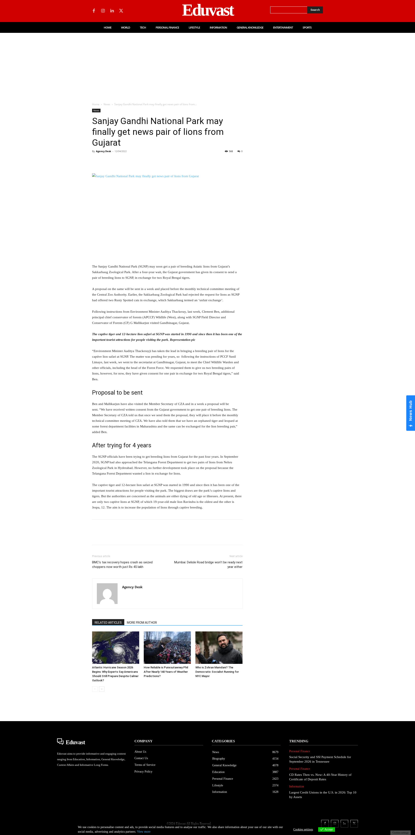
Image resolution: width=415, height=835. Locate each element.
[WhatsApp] (126, 161)
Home (95, 104)
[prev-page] (94, 689)
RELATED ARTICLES (108, 622)
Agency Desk (103, 151)
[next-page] (101, 689)
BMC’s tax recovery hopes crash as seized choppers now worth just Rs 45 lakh (122, 564)
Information (296, 786)
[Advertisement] (207, 65)
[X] (121, 11)
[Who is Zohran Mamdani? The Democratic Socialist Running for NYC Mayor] (219, 647)
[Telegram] (166, 161)
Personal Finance (299, 751)
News (107, 104)
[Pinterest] (116, 161)
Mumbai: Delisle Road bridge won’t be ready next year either (208, 564)
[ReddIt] (146, 161)
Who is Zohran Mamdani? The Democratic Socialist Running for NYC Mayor (217, 672)
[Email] (156, 161)
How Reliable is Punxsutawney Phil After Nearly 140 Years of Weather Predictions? (166, 672)
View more (143, 831)
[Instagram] (102, 11)
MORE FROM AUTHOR (142, 622)
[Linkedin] (112, 11)
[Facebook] (93, 11)
